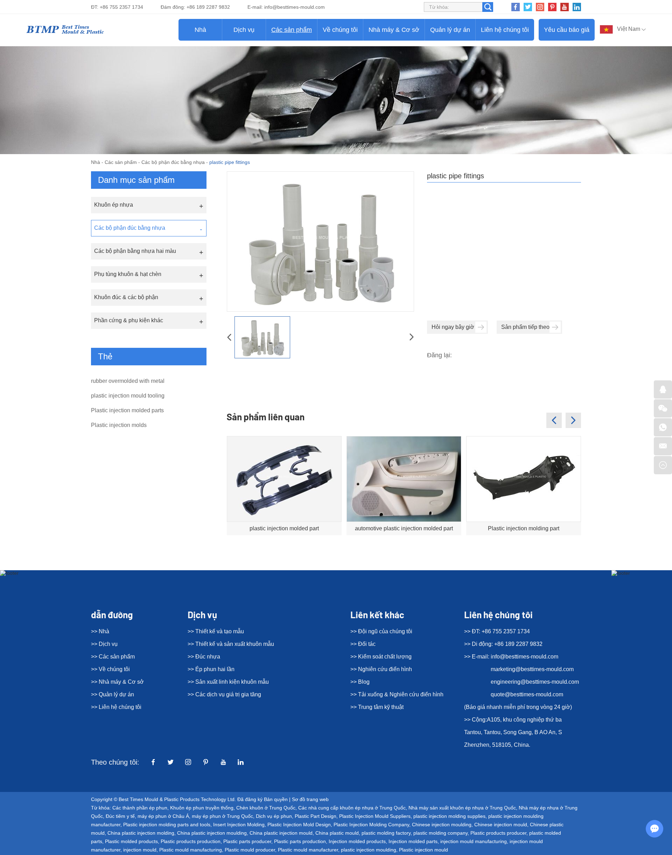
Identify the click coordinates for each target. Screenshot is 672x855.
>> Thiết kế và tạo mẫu (216, 631)
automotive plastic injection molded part (404, 528)
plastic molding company (440, 833)
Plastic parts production (300, 841)
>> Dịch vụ (104, 644)
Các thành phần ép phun (139, 808)
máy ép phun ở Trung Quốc (222, 816)
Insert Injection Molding (239, 824)
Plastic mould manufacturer (308, 850)
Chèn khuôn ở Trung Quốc (265, 808)
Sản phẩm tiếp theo (525, 327)
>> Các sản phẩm (113, 657)
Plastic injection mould (423, 850)
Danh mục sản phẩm (136, 180)
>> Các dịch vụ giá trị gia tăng (224, 694)
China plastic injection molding (140, 833)
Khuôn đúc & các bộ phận (126, 297)
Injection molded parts (413, 841)
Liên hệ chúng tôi (505, 29)
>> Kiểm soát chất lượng (381, 657)
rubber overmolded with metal (127, 381)
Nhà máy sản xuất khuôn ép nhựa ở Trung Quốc (462, 808)
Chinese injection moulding (441, 824)
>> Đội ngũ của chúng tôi (381, 631)
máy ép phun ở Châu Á (163, 816)
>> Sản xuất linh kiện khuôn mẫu (228, 682)
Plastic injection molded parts (127, 410)
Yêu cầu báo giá (566, 29)
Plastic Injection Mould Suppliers (375, 816)
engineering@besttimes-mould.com (535, 682)
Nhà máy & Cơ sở (394, 29)
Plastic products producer (498, 833)
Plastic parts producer (247, 841)
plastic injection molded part (284, 528)
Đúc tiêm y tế (120, 816)
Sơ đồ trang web (310, 799)
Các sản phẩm (291, 29)
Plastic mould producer (250, 850)
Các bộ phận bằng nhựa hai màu (135, 251)
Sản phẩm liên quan (265, 416)
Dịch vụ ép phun (274, 816)
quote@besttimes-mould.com (527, 694)
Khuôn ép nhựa (113, 205)
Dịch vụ (243, 29)
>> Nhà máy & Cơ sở (117, 682)
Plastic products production (190, 841)
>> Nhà (100, 631)
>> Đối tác (363, 644)
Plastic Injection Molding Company (371, 824)
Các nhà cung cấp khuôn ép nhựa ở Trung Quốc (352, 808)
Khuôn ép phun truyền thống (201, 808)
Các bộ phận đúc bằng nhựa (173, 162)
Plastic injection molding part (523, 528)
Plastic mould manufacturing (190, 850)
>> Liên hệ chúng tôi (116, 707)
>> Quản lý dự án (112, 694)
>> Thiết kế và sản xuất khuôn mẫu (231, 644)
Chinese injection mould (500, 824)
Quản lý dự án (450, 29)
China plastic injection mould (281, 833)
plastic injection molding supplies (449, 816)
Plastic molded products (131, 841)
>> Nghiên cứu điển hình (381, 669)
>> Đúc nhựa (204, 657)
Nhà (200, 29)
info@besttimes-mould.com (294, 7)
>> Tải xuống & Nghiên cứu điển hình (396, 694)
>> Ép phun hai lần (211, 669)
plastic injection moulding (368, 850)
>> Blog (360, 682)
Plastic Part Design (315, 816)
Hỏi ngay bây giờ (453, 327)
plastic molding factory (386, 833)
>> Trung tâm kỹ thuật (377, 707)
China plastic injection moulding (212, 833)
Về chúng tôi (340, 29)
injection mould (139, 850)
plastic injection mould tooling (127, 396)
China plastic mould (337, 833)
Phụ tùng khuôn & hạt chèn (127, 274)
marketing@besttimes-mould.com (532, 669)
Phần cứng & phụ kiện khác (128, 320)
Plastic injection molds (119, 425)
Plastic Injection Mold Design (299, 824)
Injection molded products (357, 841)
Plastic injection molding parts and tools (166, 824)
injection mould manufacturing (473, 841)
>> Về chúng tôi (110, 669)
